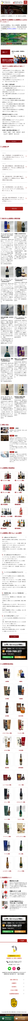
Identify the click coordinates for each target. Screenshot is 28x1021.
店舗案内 (14, 983)
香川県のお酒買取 (11, 28)
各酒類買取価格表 (14, 993)
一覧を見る (14, 208)
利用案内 (14, 986)
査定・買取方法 (14, 979)
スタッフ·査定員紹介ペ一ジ (13, 141)
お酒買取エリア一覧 (12, 16)
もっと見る (13, 636)
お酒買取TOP (4, 16)
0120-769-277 (15, 962)
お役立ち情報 (14, 990)
